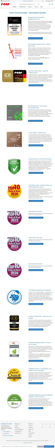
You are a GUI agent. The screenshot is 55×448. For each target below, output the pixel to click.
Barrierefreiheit (31, 433)
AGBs (30, 431)
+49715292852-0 (6, 433)
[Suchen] (38, 4)
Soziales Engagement (19, 429)
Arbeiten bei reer (18, 433)
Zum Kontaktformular (6, 431)
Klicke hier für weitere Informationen (35, 38)
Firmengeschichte (18, 431)
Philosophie (17, 427)
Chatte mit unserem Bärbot (8, 435)
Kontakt (30, 434)
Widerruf (30, 436)
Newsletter (31, 425)
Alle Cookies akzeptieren (48, 446)
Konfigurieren (40, 446)
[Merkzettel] (50, 4)
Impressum (31, 427)
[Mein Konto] (52, 4)
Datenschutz (31, 429)
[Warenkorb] (53, 3)
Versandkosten (24, 440)
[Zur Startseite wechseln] (5, 4)
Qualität (16, 425)
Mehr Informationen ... (30, 446)
